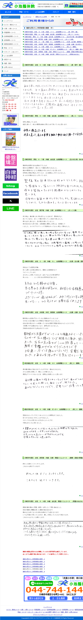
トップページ (27, 16)
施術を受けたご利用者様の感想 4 (34, 566)
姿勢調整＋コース (9, 40)
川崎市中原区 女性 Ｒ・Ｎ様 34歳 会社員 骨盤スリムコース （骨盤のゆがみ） (52, 54)
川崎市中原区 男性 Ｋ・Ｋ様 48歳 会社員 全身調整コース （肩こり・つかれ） (52, 34)
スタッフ (56, 12)
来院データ (7, 59)
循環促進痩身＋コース (11, 44)
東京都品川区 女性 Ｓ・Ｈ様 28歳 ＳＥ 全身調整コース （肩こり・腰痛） (50, 47)
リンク (6, 71)
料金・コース (24, 12)
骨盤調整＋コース (9, 32)
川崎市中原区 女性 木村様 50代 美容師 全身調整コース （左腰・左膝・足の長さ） (53, 44)
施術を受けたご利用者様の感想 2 (34, 561)
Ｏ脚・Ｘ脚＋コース (10, 28)
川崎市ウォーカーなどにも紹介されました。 (10, 148)
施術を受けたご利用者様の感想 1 (34, 559)
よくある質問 (39, 12)
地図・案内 (72, 12)
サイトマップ (58, 614)
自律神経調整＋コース (11, 36)
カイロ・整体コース (10, 25)
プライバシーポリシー (40, 614)
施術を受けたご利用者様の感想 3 (34, 564)
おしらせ (8, 12)
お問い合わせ (8, 67)
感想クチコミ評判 (41, 16)
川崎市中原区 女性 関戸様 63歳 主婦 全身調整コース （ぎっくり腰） (49, 39)
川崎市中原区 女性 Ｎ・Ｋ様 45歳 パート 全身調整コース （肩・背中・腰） (51, 32)
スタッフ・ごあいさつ (11, 52)
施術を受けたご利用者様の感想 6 (34, 571)
